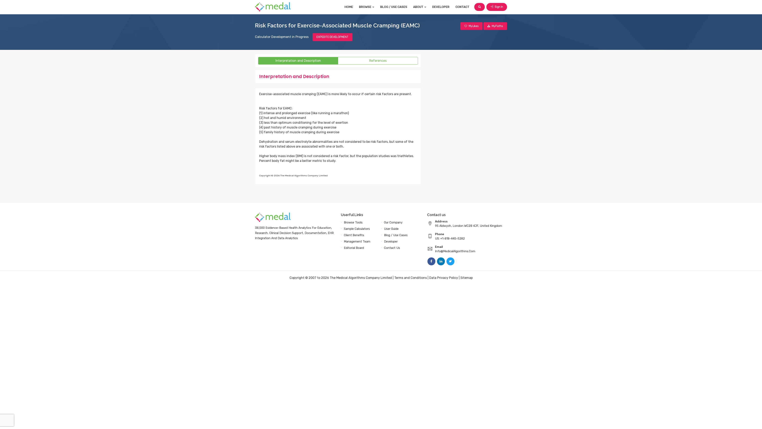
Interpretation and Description (298, 61)
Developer (440, 7)
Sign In (498, 7)
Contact (462, 7)
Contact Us (392, 248)
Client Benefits (354, 235)
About (418, 7)
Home (348, 7)
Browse (365, 7)
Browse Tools (353, 222)
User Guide (391, 229)
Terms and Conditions (410, 278)
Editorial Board (354, 248)
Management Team (357, 241)
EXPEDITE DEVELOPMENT (332, 37)
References (378, 61)
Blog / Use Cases (393, 7)
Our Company (393, 222)
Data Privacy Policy (443, 278)
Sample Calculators (357, 229)
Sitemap (466, 278)
